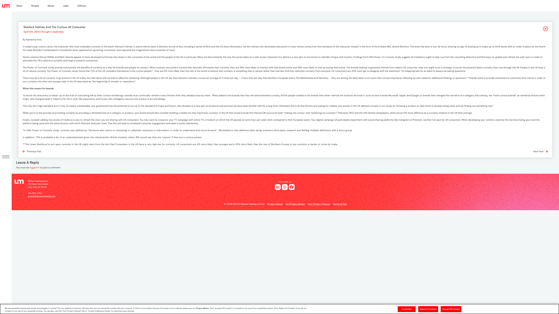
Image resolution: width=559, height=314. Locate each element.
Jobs (66, 5)
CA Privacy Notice (295, 204)
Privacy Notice (275, 204)
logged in (34, 167)
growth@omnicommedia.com (41, 196)
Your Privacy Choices (319, 204)
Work (19, 5)
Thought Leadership (52, 31)
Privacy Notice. (202, 308)
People (35, 5)
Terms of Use (340, 204)
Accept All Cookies (451, 309)
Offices (81, 5)
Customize (407, 309)
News (51, 5)
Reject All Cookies (428, 309)
